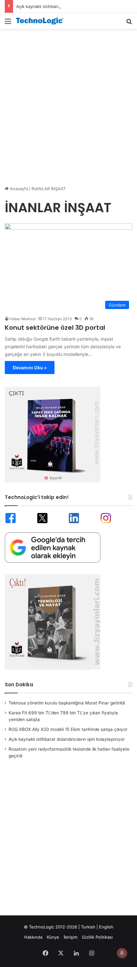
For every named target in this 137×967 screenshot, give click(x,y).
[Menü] (8, 23)
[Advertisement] (68, 103)
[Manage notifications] (122, 953)
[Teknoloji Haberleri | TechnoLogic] (41, 21)
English (106, 926)
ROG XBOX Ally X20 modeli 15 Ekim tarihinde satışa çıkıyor (68, 729)
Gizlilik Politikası (97, 937)
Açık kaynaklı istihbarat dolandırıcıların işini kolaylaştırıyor (72, 6)
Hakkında (33, 937)
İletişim (70, 937)
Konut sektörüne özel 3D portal (55, 327)
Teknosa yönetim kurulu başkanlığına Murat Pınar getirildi (67, 702)
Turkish (88, 926)
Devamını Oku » (30, 367)
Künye (53, 937)
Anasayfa (18, 188)
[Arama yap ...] (129, 23)
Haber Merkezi (23, 318)
